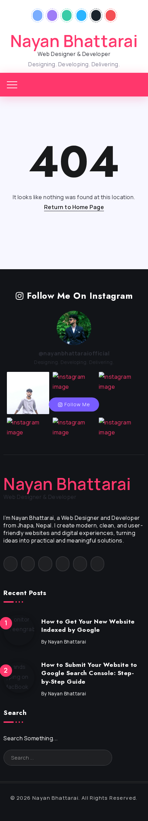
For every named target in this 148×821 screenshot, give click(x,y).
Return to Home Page (74, 207)
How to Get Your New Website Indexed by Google (88, 626)
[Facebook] (38, 15)
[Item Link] (18, 630)
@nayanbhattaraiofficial (74, 353)
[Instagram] (52, 15)
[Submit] (100, 757)
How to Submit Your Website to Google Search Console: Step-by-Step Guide (89, 673)
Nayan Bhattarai (74, 41)
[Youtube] (111, 15)
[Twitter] (96, 15)
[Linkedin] (81, 15)
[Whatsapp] (67, 15)
